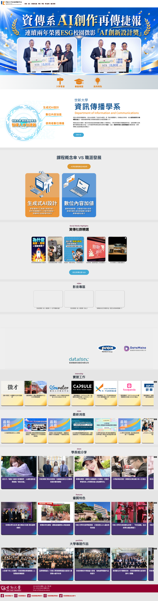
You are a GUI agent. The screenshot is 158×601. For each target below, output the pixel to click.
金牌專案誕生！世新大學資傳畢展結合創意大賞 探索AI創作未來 (56, 572)
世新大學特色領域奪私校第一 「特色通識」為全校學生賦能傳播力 (129, 526)
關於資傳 (53, 3)
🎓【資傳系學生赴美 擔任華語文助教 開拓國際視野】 (19, 526)
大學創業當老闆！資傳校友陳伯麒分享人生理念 (129, 479)
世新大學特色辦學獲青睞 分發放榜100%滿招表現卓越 (92, 526)
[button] (156, 382)
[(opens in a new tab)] (82, 424)
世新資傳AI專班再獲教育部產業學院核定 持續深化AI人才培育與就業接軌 (36, 434)
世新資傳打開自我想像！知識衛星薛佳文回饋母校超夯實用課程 (55, 480)
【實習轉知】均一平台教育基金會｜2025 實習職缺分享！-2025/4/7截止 (106, 397)
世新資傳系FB (9, 596)
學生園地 (47, 3)
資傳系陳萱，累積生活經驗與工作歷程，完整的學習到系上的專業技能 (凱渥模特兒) (92, 480)
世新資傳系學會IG (53, 596)
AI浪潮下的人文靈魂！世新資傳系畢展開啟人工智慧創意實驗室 (18, 572)
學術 (39, 3)
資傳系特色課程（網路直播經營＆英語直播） (55, 525)
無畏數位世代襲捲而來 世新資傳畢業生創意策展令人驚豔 (129, 572)
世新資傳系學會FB (36, 596)
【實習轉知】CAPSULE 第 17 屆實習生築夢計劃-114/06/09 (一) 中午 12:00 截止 (82, 397)
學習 (43, 3)
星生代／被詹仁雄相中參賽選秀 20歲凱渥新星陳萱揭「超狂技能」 (18, 480)
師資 (26, 3)
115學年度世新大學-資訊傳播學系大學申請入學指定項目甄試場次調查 (106, 434)
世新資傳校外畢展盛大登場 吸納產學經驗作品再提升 (92, 572)
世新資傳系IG (22, 596)
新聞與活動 (34, 3)
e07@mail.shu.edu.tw (43, 590)
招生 (29, 3)
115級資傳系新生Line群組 (12, 433)
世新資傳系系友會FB (69, 596)
